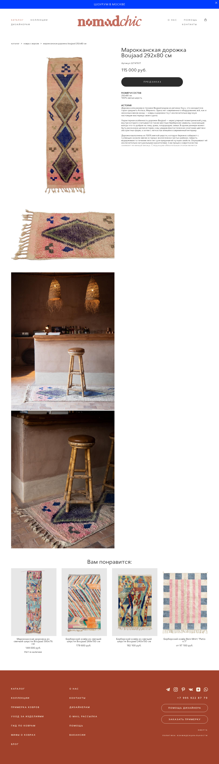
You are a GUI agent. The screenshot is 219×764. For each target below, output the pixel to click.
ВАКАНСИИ (77, 735)
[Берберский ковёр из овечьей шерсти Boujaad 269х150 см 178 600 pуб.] (84, 602)
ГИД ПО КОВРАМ (23, 725)
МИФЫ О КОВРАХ (23, 735)
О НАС (172, 20)
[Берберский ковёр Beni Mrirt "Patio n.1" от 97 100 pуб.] (185, 602)
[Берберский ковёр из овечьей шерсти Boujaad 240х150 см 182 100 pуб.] (134, 602)
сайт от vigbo (109, 756)
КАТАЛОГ (17, 20)
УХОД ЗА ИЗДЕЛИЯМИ (27, 716)
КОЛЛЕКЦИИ (39, 20)
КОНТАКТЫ (189, 24)
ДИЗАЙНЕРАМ (20, 24)
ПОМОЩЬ (190, 20)
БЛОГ (15, 744)
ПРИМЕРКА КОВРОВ (25, 707)
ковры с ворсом (31, 43)
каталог (15, 43)
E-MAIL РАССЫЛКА (83, 716)
